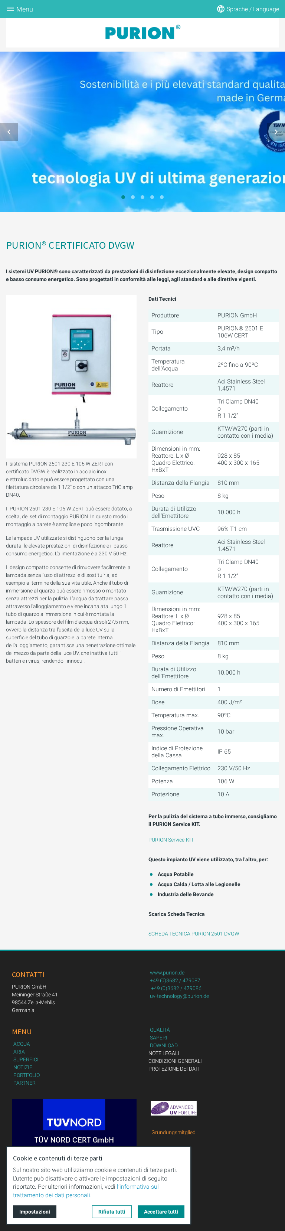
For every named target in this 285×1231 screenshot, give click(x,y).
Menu (24, 9)
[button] (9, 132)
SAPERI (158, 1038)
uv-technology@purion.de (179, 996)
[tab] (123, 197)
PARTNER (24, 1083)
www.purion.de (167, 973)
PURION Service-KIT (171, 840)
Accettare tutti (161, 1212)
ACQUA (21, 1044)
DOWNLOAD (164, 1045)
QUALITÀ (160, 1030)
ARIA (19, 1052)
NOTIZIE (22, 1067)
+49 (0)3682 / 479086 (176, 988)
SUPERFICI (26, 1059)
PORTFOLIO (26, 1075)
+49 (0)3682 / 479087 (175, 980)
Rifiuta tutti (111, 1212)
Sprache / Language (253, 9)
